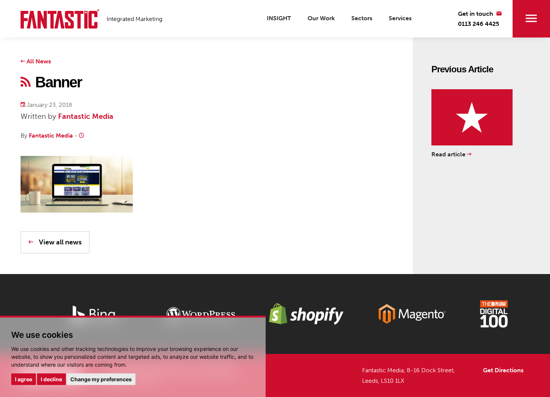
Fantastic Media (85, 116)
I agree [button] (23, 379)
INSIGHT (279, 18)
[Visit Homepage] (60, 18)
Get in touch (476, 13)
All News (38, 61)
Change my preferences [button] (101, 379)
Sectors (361, 18)
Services (400, 18)
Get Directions (504, 370)
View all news (59, 242)
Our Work (321, 18)
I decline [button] (51, 379)
